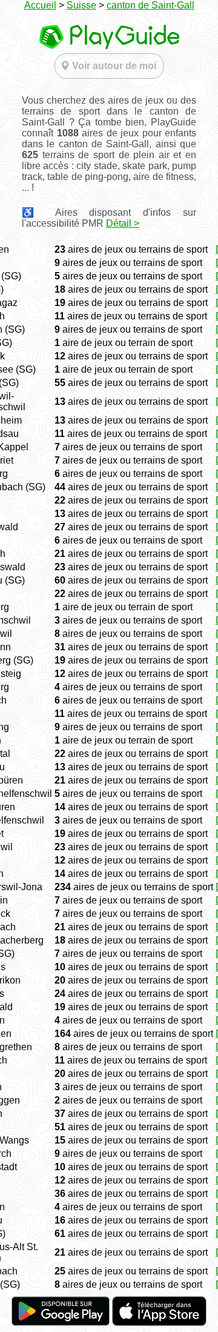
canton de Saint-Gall (150, 5)
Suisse (81, 5)
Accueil (40, 5)
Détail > (122, 223)
